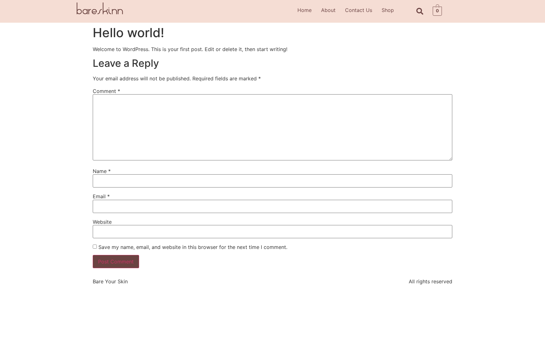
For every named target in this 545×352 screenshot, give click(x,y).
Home (304, 10)
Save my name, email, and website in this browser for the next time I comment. (192, 247)
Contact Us (358, 10)
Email (101, 196)
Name (102, 171)
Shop (388, 10)
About (328, 10)
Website (102, 221)
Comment (106, 91)
